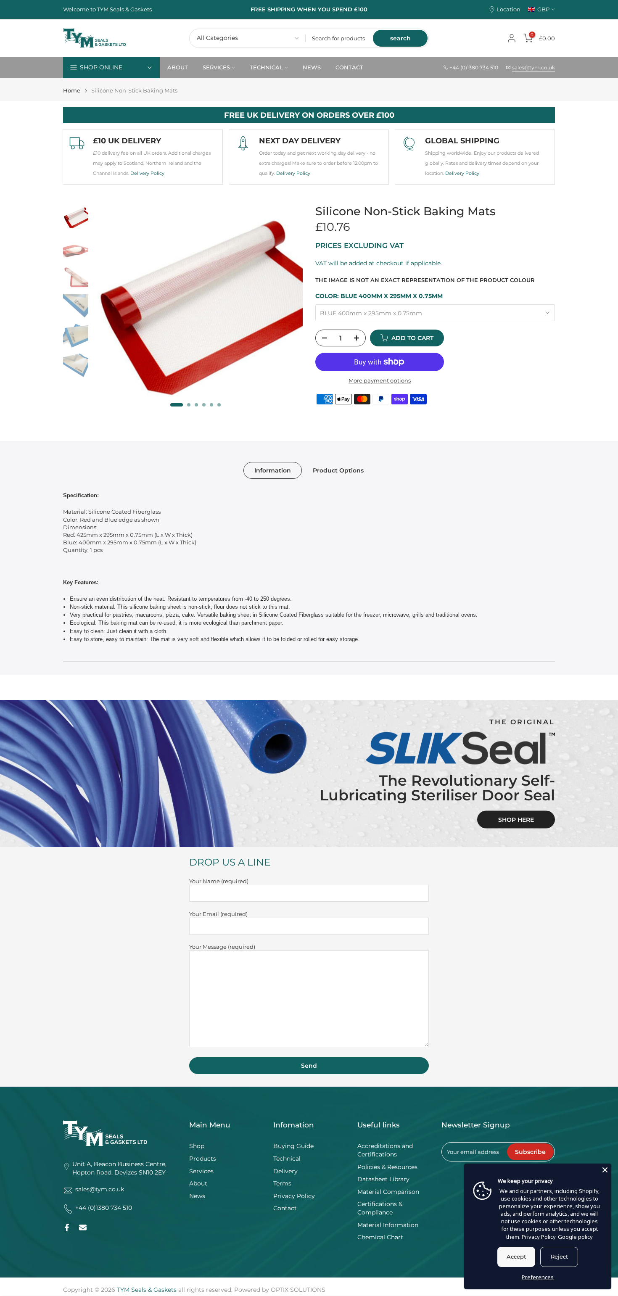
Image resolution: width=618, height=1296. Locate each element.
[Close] (605, 1170)
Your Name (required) (218, 881)
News (197, 1196)
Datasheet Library (383, 1179)
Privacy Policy (294, 1196)
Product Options (338, 470)
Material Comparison (388, 1192)
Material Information (387, 1225)
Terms (282, 1183)
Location (508, 9)
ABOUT (177, 67)
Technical (287, 1158)
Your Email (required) (218, 914)
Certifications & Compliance (379, 1208)
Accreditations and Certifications (385, 1150)
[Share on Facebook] (67, 1227)
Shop (196, 1146)
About (198, 1183)
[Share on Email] (83, 1227)
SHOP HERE (516, 819)
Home (71, 90)
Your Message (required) (222, 946)
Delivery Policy (147, 173)
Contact (285, 1208)
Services (201, 1171)
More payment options (380, 380)
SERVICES (216, 67)
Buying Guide (293, 1146)
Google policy (575, 1237)
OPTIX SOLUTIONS (298, 1289)
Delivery (285, 1171)
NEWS (312, 67)
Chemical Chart (380, 1237)
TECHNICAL (266, 67)
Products (202, 1158)
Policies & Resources (387, 1167)
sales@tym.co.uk (533, 67)
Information (272, 470)
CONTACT (349, 67)
